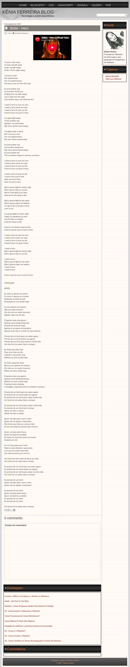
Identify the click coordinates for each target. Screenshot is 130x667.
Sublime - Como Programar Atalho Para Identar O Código (29, 606)
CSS (51, 5)
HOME (23, 5)
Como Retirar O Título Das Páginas (20, 621)
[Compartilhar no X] (11, 510)
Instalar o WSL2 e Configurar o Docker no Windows (27, 596)
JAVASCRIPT (65, 5)
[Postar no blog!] (8, 510)
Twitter (62, 660)
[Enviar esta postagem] (29, 33)
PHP (108, 5)
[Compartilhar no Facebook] (14, 510)
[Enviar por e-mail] (5, 510)
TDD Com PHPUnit (113, 79)
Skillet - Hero (19, 28)
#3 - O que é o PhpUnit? (15, 631)
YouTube (69, 660)
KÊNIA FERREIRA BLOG (28, 12)
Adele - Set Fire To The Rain (17, 601)
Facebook (54, 660)
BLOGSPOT (38, 5)
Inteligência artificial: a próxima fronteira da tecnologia (28, 626)
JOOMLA (82, 5)
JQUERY (97, 5)
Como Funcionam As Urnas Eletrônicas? (22, 616)
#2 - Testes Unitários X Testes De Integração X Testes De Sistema (33, 641)
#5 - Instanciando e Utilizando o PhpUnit (22, 611)
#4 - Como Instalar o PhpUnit (17, 636)
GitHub (76, 660)
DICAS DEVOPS (112, 76)
